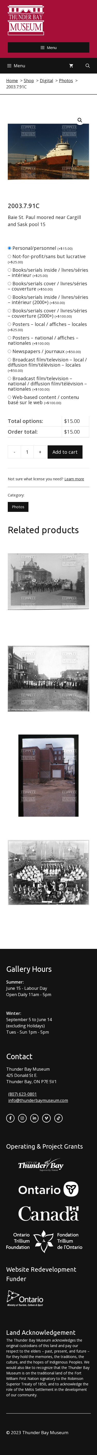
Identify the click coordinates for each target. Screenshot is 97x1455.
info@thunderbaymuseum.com (38, 1100)
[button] (80, 120)
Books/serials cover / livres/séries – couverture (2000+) (47, 313)
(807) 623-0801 (22, 1094)
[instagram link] (22, 1118)
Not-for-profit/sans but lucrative (47, 258)
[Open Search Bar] (87, 66)
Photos (18, 506)
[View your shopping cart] (71, 66)
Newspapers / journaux (46, 351)
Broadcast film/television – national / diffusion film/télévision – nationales (47, 383)
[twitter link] (46, 1118)
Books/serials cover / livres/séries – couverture (47, 286)
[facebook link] (10, 1118)
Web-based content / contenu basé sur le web (43, 399)
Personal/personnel (42, 248)
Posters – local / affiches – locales (47, 326)
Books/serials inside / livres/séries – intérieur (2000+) (48, 299)
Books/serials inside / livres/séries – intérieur (48, 272)
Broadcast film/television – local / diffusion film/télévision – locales (47, 364)
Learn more (74, 478)
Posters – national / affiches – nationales (43, 340)
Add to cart (65, 452)
